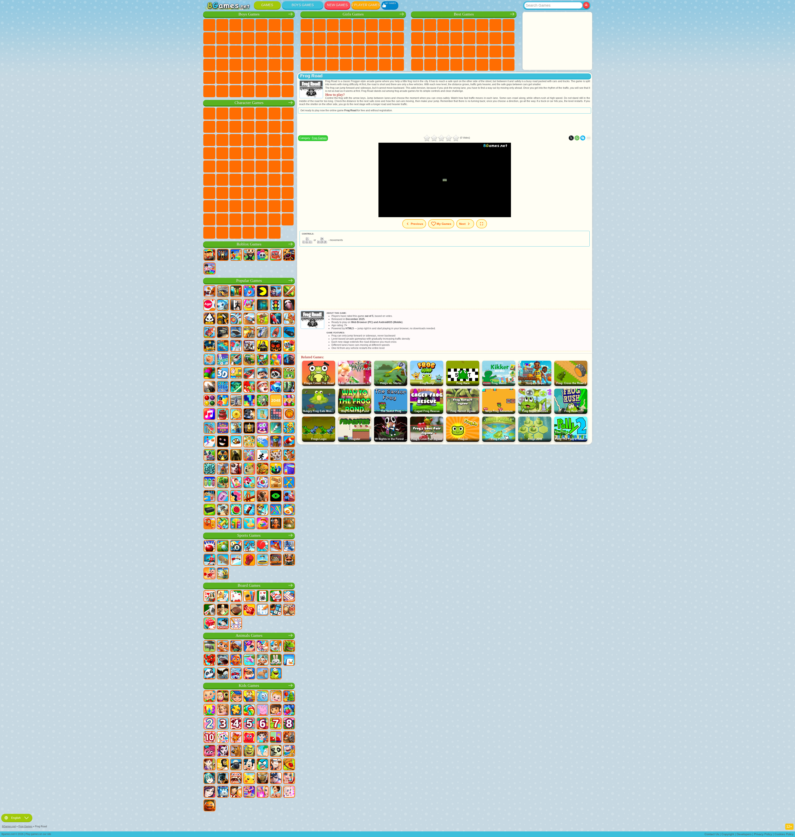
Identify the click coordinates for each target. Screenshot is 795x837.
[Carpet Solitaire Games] (209, 610)
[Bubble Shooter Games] (249, 291)
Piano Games (320, 65)
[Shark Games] (222, 660)
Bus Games (248, 65)
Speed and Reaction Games (469, 51)
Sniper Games (209, 51)
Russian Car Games (222, 65)
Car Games (209, 38)
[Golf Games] (222, 546)
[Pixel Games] (262, 359)
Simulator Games (443, 25)
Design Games (398, 51)
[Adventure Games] (262, 319)
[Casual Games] (249, 455)
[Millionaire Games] (222, 428)
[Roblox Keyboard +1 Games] (209, 268)
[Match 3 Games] (275, 387)
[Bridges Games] (249, 496)
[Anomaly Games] (275, 496)
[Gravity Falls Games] (275, 764)
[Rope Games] (275, 510)
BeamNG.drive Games (261, 91)
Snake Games (495, 51)
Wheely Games (209, 114)
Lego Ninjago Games (261, 114)
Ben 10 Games (261, 153)
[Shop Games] (262, 792)
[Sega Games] (222, 387)
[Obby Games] (236, 255)
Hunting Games (209, 78)
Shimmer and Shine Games (209, 166)
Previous (417, 223)
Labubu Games (248, 233)
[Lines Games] (209, 400)
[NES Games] (249, 428)
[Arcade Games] (262, 291)
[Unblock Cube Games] (209, 359)
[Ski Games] (289, 546)
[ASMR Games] (222, 496)
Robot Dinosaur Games (248, 51)
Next (462, 223)
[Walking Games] (209, 441)
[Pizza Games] (289, 764)
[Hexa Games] (236, 496)
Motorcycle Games (235, 38)
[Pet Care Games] (262, 646)
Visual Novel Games (398, 38)
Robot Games (222, 51)
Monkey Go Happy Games (222, 166)
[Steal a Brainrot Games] (249, 255)
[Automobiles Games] (222, 291)
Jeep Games (222, 78)
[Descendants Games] (209, 792)
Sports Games (417, 38)
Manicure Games (320, 51)
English (16, 817)
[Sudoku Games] (262, 610)
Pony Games (307, 25)
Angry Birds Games (288, 127)
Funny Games (430, 38)
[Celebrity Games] (289, 792)
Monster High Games (372, 25)
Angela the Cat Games (307, 38)
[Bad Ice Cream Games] (209, 319)
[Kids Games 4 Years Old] (236, 723)
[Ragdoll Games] (289, 482)
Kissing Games (359, 38)
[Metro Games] (289, 359)
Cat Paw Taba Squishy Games (346, 65)
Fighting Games (275, 38)
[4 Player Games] (236, 291)
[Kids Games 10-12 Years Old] (209, 737)
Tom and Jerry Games (235, 166)
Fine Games (443, 51)
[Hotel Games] (289, 496)
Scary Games (456, 38)
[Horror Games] (222, 441)
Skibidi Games (261, 206)
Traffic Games (288, 91)
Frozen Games (320, 38)
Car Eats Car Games (288, 51)
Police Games (235, 51)
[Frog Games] (275, 673)
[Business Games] (262, 414)
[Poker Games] (275, 596)
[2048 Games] (275, 400)
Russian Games (508, 38)
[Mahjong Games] (222, 596)
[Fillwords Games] (275, 414)
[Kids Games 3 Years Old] (222, 723)
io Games (443, 38)
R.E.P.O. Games (222, 233)
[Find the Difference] (275, 737)
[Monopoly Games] (222, 623)
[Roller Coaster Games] (209, 428)
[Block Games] (222, 400)
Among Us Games (209, 180)
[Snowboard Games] (275, 546)
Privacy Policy (763, 834)
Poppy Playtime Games (261, 233)
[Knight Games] (262, 469)
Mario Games (222, 153)
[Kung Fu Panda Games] (275, 751)
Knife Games (417, 51)
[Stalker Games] (222, 455)
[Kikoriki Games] (262, 696)
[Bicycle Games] (249, 546)
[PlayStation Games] (289, 455)
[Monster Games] (262, 428)
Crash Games (222, 38)
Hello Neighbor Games (222, 193)
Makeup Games (346, 51)
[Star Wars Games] (236, 387)
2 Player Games (366, 5)
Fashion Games (372, 51)
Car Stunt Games (482, 51)
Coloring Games (398, 25)
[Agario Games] (209, 305)
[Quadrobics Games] (289, 560)
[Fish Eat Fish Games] (249, 482)
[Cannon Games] (289, 441)
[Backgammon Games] (249, 610)
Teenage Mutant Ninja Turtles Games (288, 153)
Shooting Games (288, 65)
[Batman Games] (222, 778)
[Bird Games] (222, 673)
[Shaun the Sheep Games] (236, 764)
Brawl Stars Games (222, 180)
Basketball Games (443, 65)
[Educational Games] (236, 696)
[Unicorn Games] (249, 646)
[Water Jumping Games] (236, 560)
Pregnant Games (385, 38)
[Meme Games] (249, 469)
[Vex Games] (262, 455)
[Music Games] (209, 414)
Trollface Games (222, 127)
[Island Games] (222, 482)
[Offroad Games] (222, 332)
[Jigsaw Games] (236, 710)
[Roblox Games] (209, 255)
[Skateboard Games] (222, 560)
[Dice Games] (209, 623)
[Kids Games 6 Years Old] (262, 723)
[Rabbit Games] (236, 673)
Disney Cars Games (248, 140)
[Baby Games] (209, 696)
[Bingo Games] (289, 610)
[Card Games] (236, 596)
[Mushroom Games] (289, 523)
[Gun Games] (209, 387)
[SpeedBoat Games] (249, 373)
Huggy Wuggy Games (288, 180)
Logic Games (469, 38)
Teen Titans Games (248, 166)
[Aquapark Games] (249, 305)
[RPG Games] (275, 291)
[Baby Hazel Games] (275, 696)
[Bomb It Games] (222, 305)
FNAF (275, 114)
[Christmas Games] (289, 696)
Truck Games (261, 38)
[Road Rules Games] (275, 305)
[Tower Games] (275, 441)
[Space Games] (275, 319)
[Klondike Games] (249, 596)
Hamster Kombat (288, 206)
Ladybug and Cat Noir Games (235, 127)
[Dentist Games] (236, 778)
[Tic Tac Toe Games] (236, 623)
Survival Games (261, 51)
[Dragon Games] (209, 660)
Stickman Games (248, 38)
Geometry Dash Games (508, 25)
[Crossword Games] (222, 359)
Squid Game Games (235, 180)
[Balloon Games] (275, 359)
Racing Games (288, 38)
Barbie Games (346, 25)
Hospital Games (307, 51)
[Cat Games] (222, 646)
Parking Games (209, 25)
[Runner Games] (236, 428)
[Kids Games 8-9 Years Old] (289, 723)
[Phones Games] (236, 482)
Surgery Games (333, 51)
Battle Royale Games (275, 25)
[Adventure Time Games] (289, 751)
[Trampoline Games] (262, 560)
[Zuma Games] (209, 373)
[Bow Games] (236, 319)
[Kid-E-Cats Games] (236, 737)
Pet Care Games (398, 65)
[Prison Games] (275, 523)
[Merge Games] (275, 469)
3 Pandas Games (235, 140)
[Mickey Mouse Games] (249, 764)
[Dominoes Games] (289, 596)
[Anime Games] (209, 778)
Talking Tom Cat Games (248, 114)
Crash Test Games (248, 91)
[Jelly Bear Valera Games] (249, 737)
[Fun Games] (209, 805)
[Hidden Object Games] (289, 387)
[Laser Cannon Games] (289, 373)
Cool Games (430, 65)
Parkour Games (235, 78)
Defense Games (456, 65)
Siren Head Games (288, 166)
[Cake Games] (222, 414)
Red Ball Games (209, 127)
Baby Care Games (385, 51)
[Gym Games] (209, 573)
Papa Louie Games (372, 38)
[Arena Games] (289, 319)
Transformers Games (222, 219)
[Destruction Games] (236, 414)
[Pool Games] (236, 546)
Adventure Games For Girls (385, 25)
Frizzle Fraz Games (248, 153)
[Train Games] (262, 332)
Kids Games (456, 25)
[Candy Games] (249, 710)
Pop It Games (430, 51)
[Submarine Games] (289, 332)
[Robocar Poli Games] (222, 792)
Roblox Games (249, 244)
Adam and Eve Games (275, 153)
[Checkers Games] (236, 610)
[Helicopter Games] (209, 332)
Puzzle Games (508, 51)
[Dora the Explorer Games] (275, 710)
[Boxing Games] (249, 560)
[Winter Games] (262, 441)
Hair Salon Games (346, 38)
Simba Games (288, 193)
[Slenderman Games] (289, 305)
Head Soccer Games (261, 78)
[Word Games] (249, 441)
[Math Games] (209, 710)
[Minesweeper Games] (275, 610)
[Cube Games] (289, 346)
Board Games (249, 585)
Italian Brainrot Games (235, 233)
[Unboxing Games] (262, 523)
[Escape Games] (236, 305)
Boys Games (303, 5)
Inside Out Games (209, 206)
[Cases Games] (209, 510)
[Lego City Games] (209, 346)
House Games (372, 65)
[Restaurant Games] (236, 792)
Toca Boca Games (261, 193)
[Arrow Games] (236, 523)
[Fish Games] (236, 660)
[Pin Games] (289, 510)
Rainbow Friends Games (248, 193)
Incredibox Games (248, 219)
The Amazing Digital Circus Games (209, 219)
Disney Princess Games (359, 51)
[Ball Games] (289, 414)
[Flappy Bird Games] (236, 441)
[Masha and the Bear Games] (222, 696)
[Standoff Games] (262, 496)
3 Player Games (417, 65)
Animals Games (249, 635)
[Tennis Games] (262, 546)
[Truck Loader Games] (222, 319)
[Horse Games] (236, 646)
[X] (571, 137)
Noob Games (209, 193)
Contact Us (712, 834)
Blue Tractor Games (261, 166)
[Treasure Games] (289, 400)
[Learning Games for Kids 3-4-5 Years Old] (249, 696)
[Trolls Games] (209, 751)
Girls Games (430, 25)
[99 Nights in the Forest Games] (222, 255)
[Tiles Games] (262, 482)
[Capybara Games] (262, 673)
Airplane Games (248, 78)
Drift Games (235, 65)
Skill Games (482, 25)
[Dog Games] (275, 646)
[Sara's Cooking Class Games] (209, 764)
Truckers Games (209, 91)
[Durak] (209, 596)
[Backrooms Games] (236, 455)
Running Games (275, 65)
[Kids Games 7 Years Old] (275, 723)
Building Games (495, 65)
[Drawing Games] (222, 737)
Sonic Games (275, 140)
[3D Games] (222, 373)
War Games (288, 78)
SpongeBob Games (222, 114)
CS (222, 91)
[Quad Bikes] (209, 455)
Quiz (359, 25)
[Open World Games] (236, 400)
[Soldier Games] (262, 373)
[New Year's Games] (262, 387)
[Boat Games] (275, 332)
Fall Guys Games (275, 166)
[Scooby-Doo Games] (236, 751)
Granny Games (275, 180)
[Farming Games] (249, 387)
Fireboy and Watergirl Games (333, 25)
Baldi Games (261, 180)
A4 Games (248, 180)
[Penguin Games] (289, 660)
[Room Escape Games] (262, 305)
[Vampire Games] (236, 469)
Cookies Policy (784, 834)
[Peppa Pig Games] (262, 710)
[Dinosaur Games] (289, 646)
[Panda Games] (209, 673)
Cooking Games (359, 65)
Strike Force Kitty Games (209, 153)
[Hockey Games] (209, 560)
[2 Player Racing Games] (249, 319)
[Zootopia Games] (289, 737)
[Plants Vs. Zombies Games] (262, 400)
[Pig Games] (209, 646)
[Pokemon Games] (249, 778)
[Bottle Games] (249, 510)
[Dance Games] (249, 792)
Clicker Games (482, 38)
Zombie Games (261, 25)
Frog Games (319, 138)
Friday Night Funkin (248, 206)
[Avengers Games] (275, 778)
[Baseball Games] (222, 573)
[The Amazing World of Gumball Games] (262, 764)
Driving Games (275, 78)
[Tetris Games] (249, 400)
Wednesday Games (222, 206)
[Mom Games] (275, 792)
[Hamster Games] (249, 673)
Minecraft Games (288, 25)
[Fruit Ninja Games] (289, 291)
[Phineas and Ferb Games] (262, 751)
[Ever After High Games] (222, 751)
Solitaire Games (495, 38)
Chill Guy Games (275, 219)
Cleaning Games (307, 65)
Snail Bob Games (288, 114)
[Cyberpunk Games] (262, 346)
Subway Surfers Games (275, 127)
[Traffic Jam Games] (222, 523)
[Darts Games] (275, 560)
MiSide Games (288, 219)
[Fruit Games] (236, 510)
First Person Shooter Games (261, 65)
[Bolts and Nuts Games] (275, 482)
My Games (444, 223)
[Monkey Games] (262, 660)
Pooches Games (288, 140)
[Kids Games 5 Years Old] (249, 723)
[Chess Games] (222, 610)
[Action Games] (209, 291)
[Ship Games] (236, 332)
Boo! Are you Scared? (209, 233)
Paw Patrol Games (235, 114)
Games (267, 5)
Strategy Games (235, 25)
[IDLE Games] (262, 510)
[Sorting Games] (289, 469)
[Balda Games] (275, 455)
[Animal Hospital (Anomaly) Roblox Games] (289, 255)
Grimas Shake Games (275, 206)
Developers (744, 834)
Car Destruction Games (275, 91)
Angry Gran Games (248, 127)
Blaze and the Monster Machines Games (261, 140)
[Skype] (582, 137)
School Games (482, 65)
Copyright (728, 834)
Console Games (508, 65)
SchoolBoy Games (235, 193)
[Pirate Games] (275, 373)
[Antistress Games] (289, 428)
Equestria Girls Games (320, 25)
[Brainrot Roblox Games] (275, 255)
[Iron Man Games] (262, 778)
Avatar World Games (275, 193)
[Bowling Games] (209, 546)
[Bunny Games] (275, 660)
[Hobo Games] (222, 764)
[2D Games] (236, 373)
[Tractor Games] (249, 359)
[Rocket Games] (275, 428)
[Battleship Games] (222, 346)
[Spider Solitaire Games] (262, 596)
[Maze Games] (209, 469)
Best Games (464, 14)
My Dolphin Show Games (222, 140)
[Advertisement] (557, 41)
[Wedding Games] (289, 778)
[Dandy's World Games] (262, 255)
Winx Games (333, 65)
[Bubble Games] (289, 710)
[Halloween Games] (275, 346)
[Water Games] (249, 523)
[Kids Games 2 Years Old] (209, 723)
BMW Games (235, 91)
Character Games (249, 102)
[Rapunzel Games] (222, 710)
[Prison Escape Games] (209, 496)
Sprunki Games (235, 219)
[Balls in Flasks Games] (209, 482)
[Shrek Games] (249, 751)
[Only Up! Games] (222, 469)
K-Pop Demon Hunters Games (275, 233)
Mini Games (456, 51)
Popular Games (249, 280)
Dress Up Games (333, 38)
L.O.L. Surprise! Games (385, 65)
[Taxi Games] (249, 332)
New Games (337, 5)
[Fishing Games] (236, 359)
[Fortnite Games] (249, 346)
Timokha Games (261, 219)
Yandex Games (495, 25)
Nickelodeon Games (469, 65)
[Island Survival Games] (222, 510)
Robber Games (275, 51)
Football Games (222, 25)
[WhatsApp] (577, 137)
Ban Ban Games (235, 206)
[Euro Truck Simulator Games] (249, 414)
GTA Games (209, 65)
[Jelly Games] (209, 523)
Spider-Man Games (235, 153)
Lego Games (261, 127)
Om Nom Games (209, 140)
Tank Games (248, 25)
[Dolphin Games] (249, 660)
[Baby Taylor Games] (262, 737)
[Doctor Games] (236, 346)
